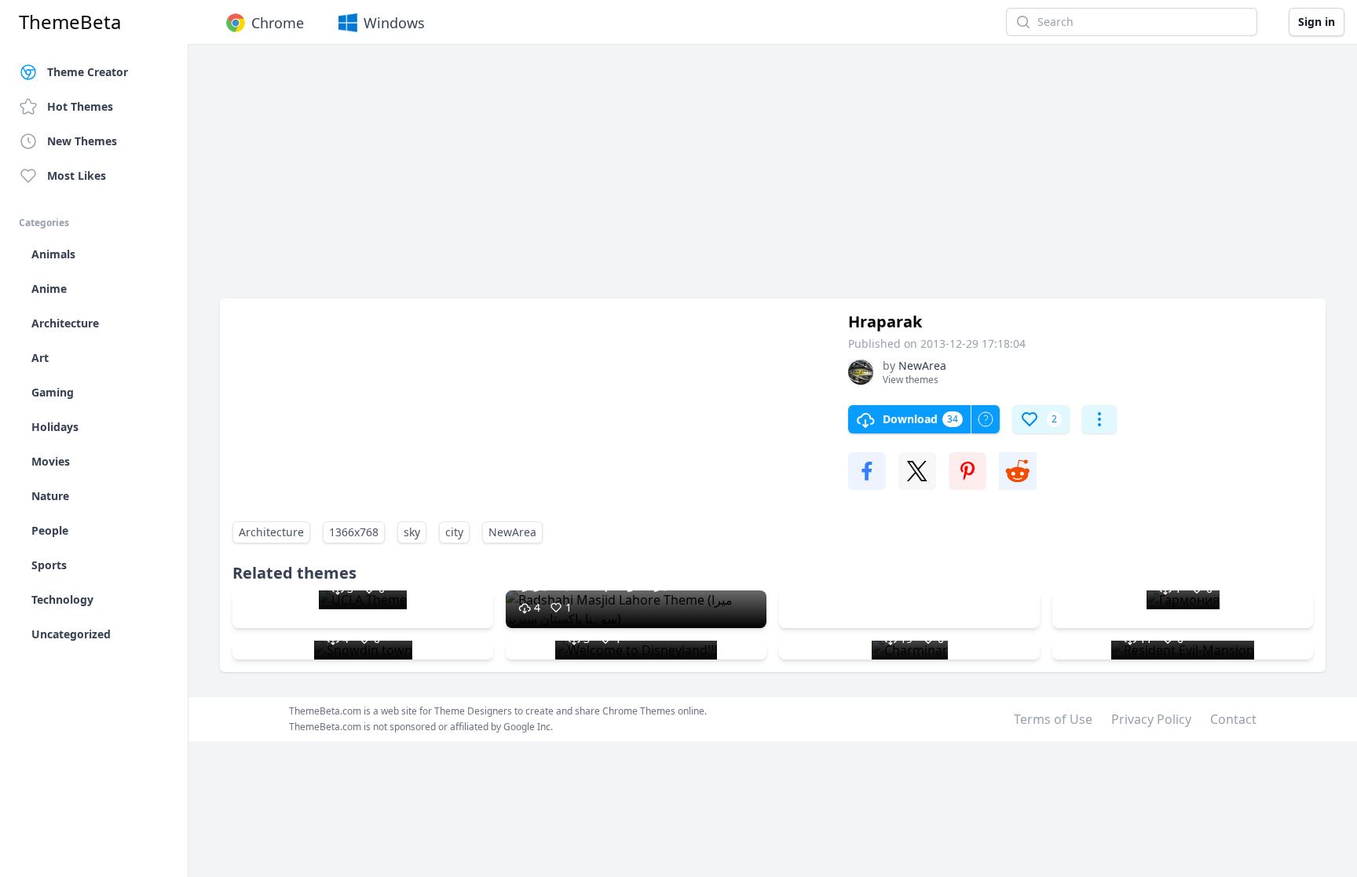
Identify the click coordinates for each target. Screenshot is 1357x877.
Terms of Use (1053, 719)
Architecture (271, 531)
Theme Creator (87, 71)
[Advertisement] (691, 179)
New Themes (82, 140)
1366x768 (354, 531)
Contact (1233, 719)
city (454, 531)
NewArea (512, 531)
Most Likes (76, 175)
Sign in (1316, 21)
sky (412, 531)
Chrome (277, 22)
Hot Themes (80, 106)
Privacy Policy (1151, 719)
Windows (394, 22)
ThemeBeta (70, 22)
